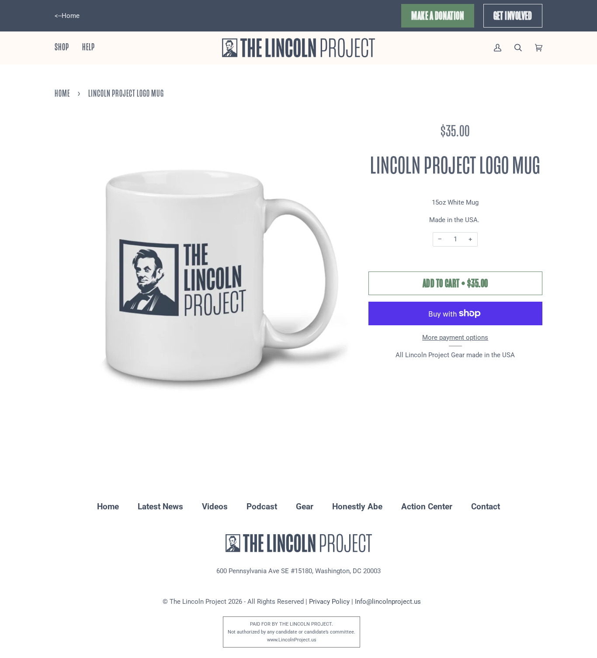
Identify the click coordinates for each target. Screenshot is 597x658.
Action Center (426, 506)
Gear (304, 506)
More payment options (455, 337)
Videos (215, 506)
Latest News (160, 506)
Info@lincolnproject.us (388, 602)
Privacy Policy (329, 602)
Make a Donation (437, 15)
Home (62, 93)
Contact (485, 506)
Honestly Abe (357, 506)
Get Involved (512, 15)
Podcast (261, 506)
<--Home (67, 16)
